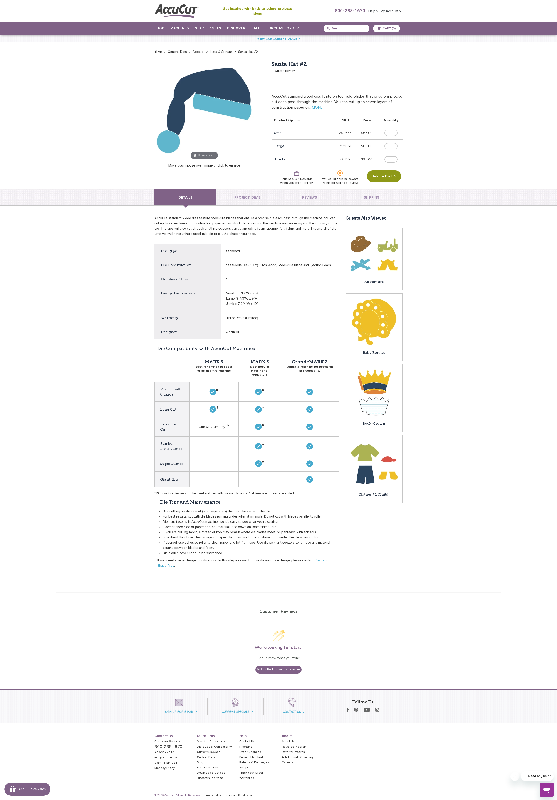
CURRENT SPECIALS (235, 712)
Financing (245, 746)
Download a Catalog (211, 772)
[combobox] (347, 28)
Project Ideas (247, 197)
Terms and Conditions (238, 795)
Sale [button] (256, 28)
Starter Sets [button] (208, 28)
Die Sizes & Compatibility (214, 746)
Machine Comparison (211, 741)
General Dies (177, 51)
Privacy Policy (213, 795)
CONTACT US (292, 712)
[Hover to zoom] (204, 110)
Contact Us (247, 741)
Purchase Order (282, 28)
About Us (288, 741)
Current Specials (208, 751)
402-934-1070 (164, 752)
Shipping (245, 767)
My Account (390, 11)
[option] (158, 51)
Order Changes (250, 751)
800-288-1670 (350, 11)
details (185, 197)
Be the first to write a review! (278, 669)
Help (372, 11)
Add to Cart (382, 176)
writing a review (347, 182)
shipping (371, 197)
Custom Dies (206, 757)
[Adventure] (374, 253)
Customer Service (167, 741)
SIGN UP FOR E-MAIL (179, 712)
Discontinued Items (210, 778)
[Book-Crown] (374, 392)
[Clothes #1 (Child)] (374, 463)
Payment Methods (251, 757)
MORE (317, 107)
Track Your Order (251, 772)
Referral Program (294, 751)
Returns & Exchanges (254, 762)
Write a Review (285, 70)
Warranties (246, 778)
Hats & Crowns (221, 51)
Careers (287, 762)
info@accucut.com (166, 757)
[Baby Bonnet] (374, 321)
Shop (158, 51)
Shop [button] (159, 28)
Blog (200, 762)
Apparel (198, 51)
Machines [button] (179, 28)
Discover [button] (236, 28)
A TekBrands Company (298, 757)
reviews (309, 197)
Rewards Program (294, 746)
